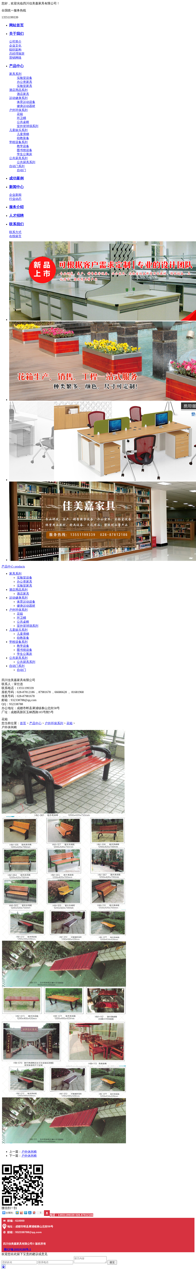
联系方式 (15, 232)
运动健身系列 (18, 98)
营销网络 (15, 57)
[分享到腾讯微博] (25, 1212)
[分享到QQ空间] (17, 1212)
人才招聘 (16, 215)
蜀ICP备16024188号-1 (17, 1249)
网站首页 (16, 25)
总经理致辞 (16, 53)
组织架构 (15, 49)
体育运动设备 (26, 102)
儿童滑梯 (23, 134)
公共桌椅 (23, 122)
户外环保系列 (18, 110)
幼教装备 (23, 138)
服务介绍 (16, 207)
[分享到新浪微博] (21, 1212)
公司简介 (15, 41)
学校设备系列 (18, 142)
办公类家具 (24, 82)
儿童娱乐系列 (18, 130)
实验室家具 (24, 86)
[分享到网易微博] (34, 1212)
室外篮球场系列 (27, 126)
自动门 (21, 170)
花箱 (20, 114)
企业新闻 (15, 194)
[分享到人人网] (30, 1212)
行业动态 (15, 198)
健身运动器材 (26, 106)
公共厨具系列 (18, 158)
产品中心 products (13, 566)
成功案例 (16, 178)
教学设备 (23, 146)
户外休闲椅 (29, 1151)
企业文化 (15, 45)
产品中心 (16, 66)
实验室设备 (24, 77)
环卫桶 (21, 118)
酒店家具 (23, 94)
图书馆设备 (24, 150)
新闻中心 (16, 187)
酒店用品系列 (18, 90)
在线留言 (15, 236)
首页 (23, 723)
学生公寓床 (24, 154)
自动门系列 (16, 166)
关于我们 (16, 34)
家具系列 (15, 73)
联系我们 (16, 224)
